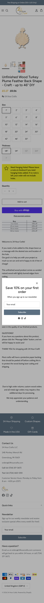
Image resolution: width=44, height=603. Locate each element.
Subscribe (22, 312)
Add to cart (22, 202)
